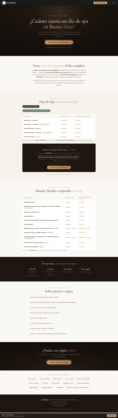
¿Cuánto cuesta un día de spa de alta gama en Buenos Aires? (48, 334)
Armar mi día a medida (59, 167)
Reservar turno (100, 2)
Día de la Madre (34, 383)
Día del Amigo (69, 378)
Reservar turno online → (59, 42)
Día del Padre (57, 378)
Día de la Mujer (44, 378)
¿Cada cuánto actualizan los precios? (41, 323)
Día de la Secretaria (83, 378)
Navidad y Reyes (68, 383)
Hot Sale (45, 383)
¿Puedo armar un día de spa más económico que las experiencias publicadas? (53, 302)
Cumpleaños (59, 387)
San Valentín (32, 378)
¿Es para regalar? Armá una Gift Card (59, 47)
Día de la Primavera (83, 383)
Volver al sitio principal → (59, 405)
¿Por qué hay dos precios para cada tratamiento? (44, 313)
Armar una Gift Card (59, 362)
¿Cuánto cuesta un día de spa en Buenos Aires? (44, 297)
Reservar (112, 415)
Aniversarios (34, 387)
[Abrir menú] (114, 3)
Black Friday (56, 383)
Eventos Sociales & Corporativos (77, 387)
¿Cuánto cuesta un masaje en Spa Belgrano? (43, 308)
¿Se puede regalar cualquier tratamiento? (42, 328)
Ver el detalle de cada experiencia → (59, 174)
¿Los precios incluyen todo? (38, 318)
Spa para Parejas (47, 387)
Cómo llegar (63, 401)
